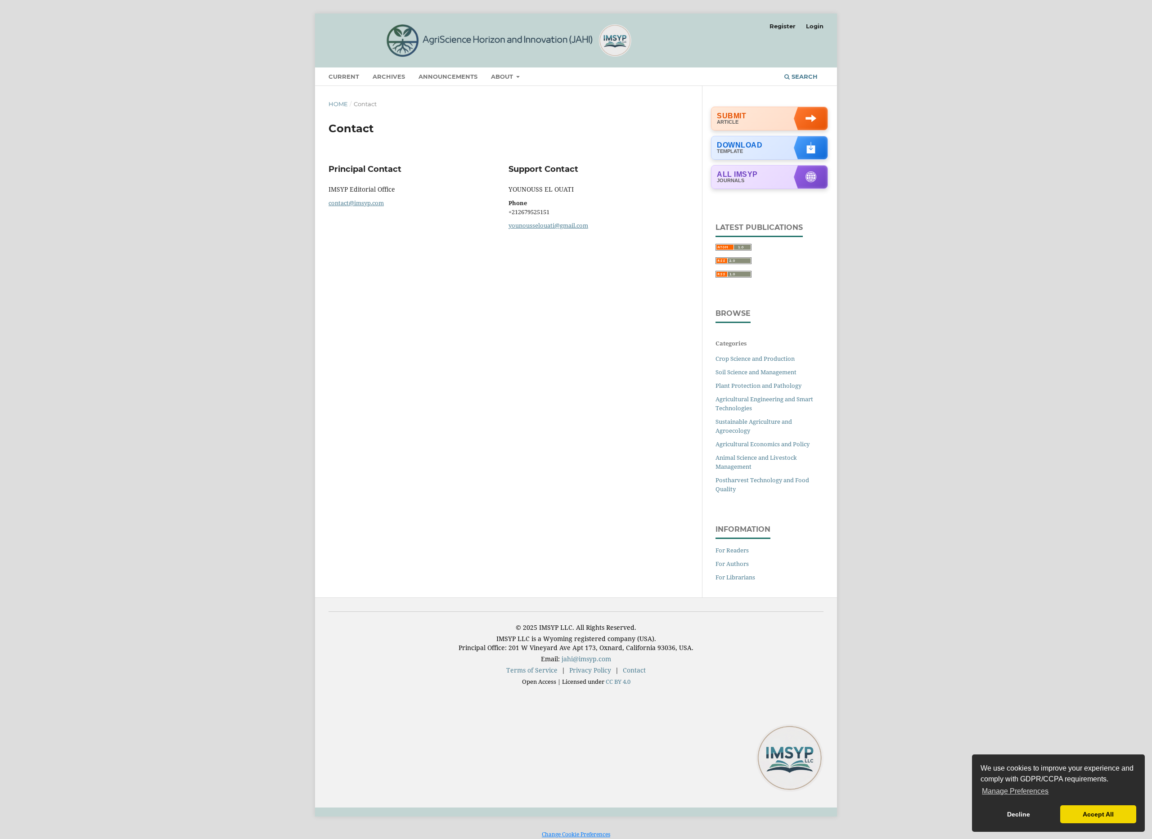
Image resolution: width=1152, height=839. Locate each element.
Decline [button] (1018, 814)
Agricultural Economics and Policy (763, 444)
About (503, 76)
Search (804, 76)
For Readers (732, 550)
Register (783, 26)
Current (343, 76)
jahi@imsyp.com (586, 659)
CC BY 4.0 (618, 681)
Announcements (447, 76)
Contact (634, 670)
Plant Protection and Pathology (758, 385)
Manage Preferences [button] (1015, 791)
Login (815, 26)
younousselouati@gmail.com (548, 225)
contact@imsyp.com (356, 203)
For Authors (732, 564)
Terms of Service (532, 670)
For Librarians (735, 577)
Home (338, 104)
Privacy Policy (590, 670)
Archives (389, 76)
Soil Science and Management (756, 372)
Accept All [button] (1098, 814)
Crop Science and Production (755, 358)
